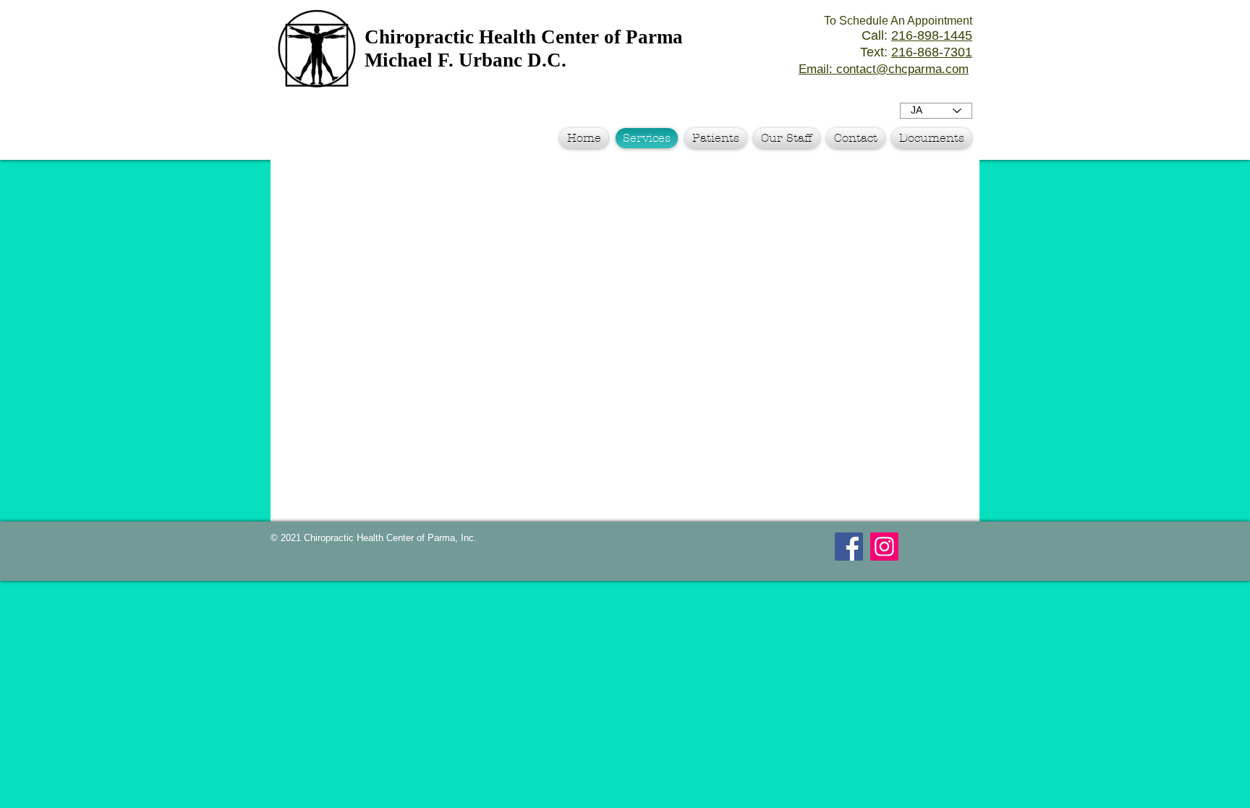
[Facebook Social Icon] (849, 546)
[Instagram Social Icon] (884, 546)
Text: (916, 52)
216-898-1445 (931, 35)
